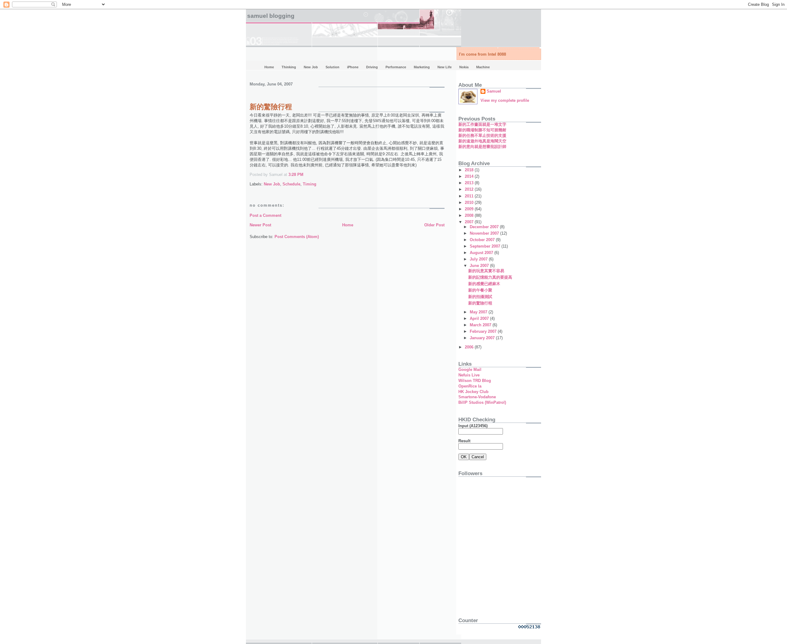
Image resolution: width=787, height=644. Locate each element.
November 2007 (485, 233)
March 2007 (481, 325)
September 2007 (485, 246)
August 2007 (482, 252)
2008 (470, 215)
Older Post (434, 225)
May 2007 (479, 312)
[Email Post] (305, 174)
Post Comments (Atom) (297, 236)
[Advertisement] (496, 568)
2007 (470, 222)
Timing (309, 184)
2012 (470, 189)
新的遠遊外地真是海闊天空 (482, 141)
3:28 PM (295, 174)
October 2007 (483, 239)
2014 (470, 176)
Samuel (494, 91)
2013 (470, 183)
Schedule (291, 184)
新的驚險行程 (271, 107)
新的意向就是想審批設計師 (482, 146)
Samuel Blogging (271, 16)
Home (347, 225)
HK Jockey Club (473, 391)
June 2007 (480, 265)
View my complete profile (505, 100)
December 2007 (485, 227)
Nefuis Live (469, 375)
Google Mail (469, 369)
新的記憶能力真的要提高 (490, 277)
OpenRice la (469, 386)
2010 (470, 202)
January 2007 (483, 338)
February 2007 (484, 331)
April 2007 (480, 318)
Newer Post (260, 225)
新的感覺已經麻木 (484, 283)
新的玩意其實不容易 (486, 270)
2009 (470, 209)
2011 (470, 196)
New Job (272, 184)
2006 (470, 347)
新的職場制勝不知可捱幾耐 (482, 130)
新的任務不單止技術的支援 (482, 135)
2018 (470, 170)
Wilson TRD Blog (474, 380)
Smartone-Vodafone (477, 397)
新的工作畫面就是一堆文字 (482, 124)
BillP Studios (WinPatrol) (482, 402)
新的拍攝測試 (480, 296)
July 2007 (479, 259)
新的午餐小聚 (480, 290)
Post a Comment (265, 215)
